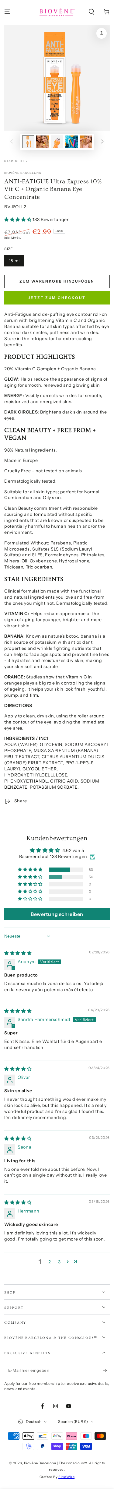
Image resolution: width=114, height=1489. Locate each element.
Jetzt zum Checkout (56, 297)
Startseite (14, 161)
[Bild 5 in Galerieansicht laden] (86, 142)
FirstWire (66, 1477)
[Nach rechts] (102, 142)
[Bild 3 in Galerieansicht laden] (57, 142)
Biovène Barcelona (22, 172)
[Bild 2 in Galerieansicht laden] (42, 142)
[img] (17, 953)
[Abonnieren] (106, 1370)
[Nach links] (11, 142)
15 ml (14, 260)
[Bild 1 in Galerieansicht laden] (28, 142)
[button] (91, 12)
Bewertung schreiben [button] (57, 914)
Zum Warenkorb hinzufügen (57, 281)
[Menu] (7, 12)
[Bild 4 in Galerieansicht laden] (71, 142)
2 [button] (49, 1262)
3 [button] (59, 1262)
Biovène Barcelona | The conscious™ (55, 1463)
